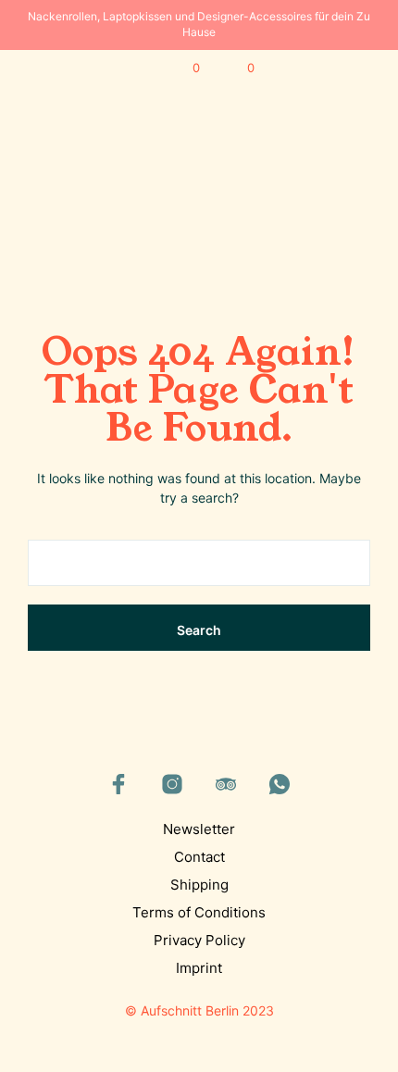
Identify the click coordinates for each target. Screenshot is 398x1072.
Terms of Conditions (199, 912)
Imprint (199, 968)
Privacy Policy (199, 940)
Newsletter (199, 829)
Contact (199, 857)
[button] (184, 68)
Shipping (199, 884)
